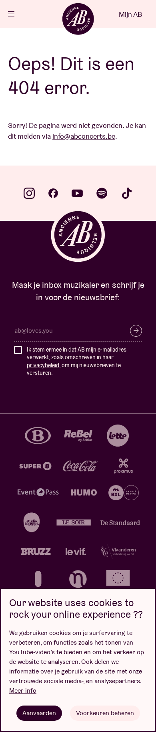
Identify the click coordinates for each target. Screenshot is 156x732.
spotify (102, 193)
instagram (29, 193)
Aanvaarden (39, 713)
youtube (77, 193)
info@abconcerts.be (83, 136)
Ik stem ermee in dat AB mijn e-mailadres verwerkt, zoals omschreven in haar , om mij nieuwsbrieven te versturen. (76, 361)
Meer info (22, 690)
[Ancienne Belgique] (78, 19)
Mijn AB (130, 14)
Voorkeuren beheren (105, 713)
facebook (53, 193)
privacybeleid (43, 365)
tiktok (126, 193)
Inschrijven (136, 331)
